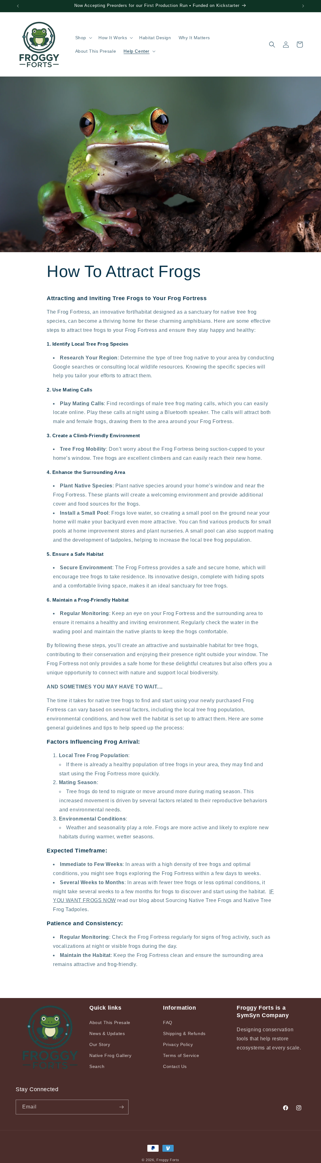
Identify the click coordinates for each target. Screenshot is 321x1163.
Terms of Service (181, 1055)
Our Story (99, 1044)
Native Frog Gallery (110, 1055)
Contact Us (175, 1066)
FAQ (167, 1022)
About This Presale (109, 1022)
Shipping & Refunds (184, 1033)
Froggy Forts (167, 1160)
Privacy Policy (178, 1044)
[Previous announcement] (18, 6)
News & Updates (107, 1033)
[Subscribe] (121, 1107)
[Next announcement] (303, 6)
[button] (83, 37)
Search (97, 1066)
